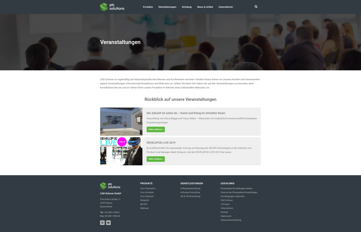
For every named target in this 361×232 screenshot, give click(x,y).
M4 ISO (143, 204)
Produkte (148, 6)
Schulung (187, 6)
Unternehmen (226, 6)
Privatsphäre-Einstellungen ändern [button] (237, 188)
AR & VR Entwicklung (190, 196)
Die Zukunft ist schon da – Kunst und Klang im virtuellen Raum (186, 113)
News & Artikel (205, 6)
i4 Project (225, 204)
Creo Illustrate (147, 196)
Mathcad (144, 208)
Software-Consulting (190, 192)
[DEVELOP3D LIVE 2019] (121, 151)
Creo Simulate (147, 192)
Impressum (226, 216)
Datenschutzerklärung (231, 220)
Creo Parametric (148, 188)
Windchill (144, 200)
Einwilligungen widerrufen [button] (233, 196)
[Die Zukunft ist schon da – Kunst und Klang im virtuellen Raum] (121, 122)
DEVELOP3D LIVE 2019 (161, 142)
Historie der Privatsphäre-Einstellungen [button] (239, 192)
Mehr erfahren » (156, 129)
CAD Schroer (227, 200)
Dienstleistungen (167, 6)
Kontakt (224, 212)
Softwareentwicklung (190, 188)
